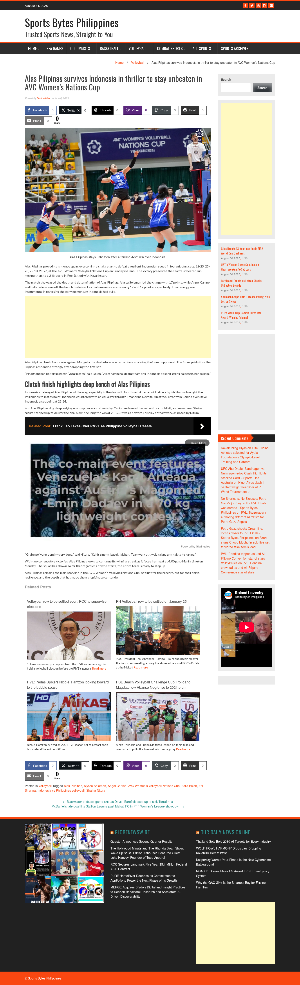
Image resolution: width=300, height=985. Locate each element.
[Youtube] (258, 5)
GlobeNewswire (132, 832)
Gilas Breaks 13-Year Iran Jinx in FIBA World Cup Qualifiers (242, 250)
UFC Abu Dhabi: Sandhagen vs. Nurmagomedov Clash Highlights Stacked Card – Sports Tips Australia (244, 475)
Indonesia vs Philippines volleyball (61, 790)
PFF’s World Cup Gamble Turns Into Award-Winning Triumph (241, 315)
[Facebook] (245, 5)
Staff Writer (43, 98)
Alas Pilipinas (73, 786)
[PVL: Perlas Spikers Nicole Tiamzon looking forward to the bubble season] (69, 720)
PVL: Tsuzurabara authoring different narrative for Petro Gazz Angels (243, 517)
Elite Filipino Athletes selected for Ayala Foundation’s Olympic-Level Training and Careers (245, 455)
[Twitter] (252, 5)
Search (226, 79)
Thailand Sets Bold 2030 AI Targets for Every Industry (233, 841)
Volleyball (138, 48)
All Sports (202, 48)
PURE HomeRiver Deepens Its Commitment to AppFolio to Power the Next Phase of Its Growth (143, 877)
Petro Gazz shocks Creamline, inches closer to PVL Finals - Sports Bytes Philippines (242, 533)
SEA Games (55, 48)
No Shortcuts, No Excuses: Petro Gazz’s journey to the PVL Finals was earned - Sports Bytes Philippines (243, 505)
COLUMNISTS (80, 48)
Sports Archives (235, 48)
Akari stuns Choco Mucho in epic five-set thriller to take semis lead (245, 542)
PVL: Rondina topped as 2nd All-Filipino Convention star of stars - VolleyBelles (244, 558)
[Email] (271, 5)
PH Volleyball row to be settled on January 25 (151, 601)
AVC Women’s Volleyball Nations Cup (154, 786)
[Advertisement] (118, 327)
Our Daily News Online (225, 832)
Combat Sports (170, 48)
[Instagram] (264, 5)
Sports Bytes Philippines (71, 22)
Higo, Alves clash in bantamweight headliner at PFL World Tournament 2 (243, 487)
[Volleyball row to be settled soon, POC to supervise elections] (69, 639)
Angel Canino (117, 786)
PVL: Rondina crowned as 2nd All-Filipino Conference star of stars (241, 567)
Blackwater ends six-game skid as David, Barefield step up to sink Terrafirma (118, 801)
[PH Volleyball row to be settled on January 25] (158, 637)
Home (32, 48)
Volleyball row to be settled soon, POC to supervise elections (67, 604)
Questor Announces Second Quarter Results (141, 841)
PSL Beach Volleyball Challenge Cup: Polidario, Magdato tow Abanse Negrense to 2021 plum (153, 684)
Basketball (109, 48)
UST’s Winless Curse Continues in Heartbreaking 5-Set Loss (240, 266)
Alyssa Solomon (95, 786)
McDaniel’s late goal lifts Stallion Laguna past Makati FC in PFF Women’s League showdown (118, 806)
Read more (99, 668)
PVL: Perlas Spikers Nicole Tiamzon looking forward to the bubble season (68, 684)
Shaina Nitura (95, 790)
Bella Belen (189, 786)
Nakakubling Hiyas (234, 448)
